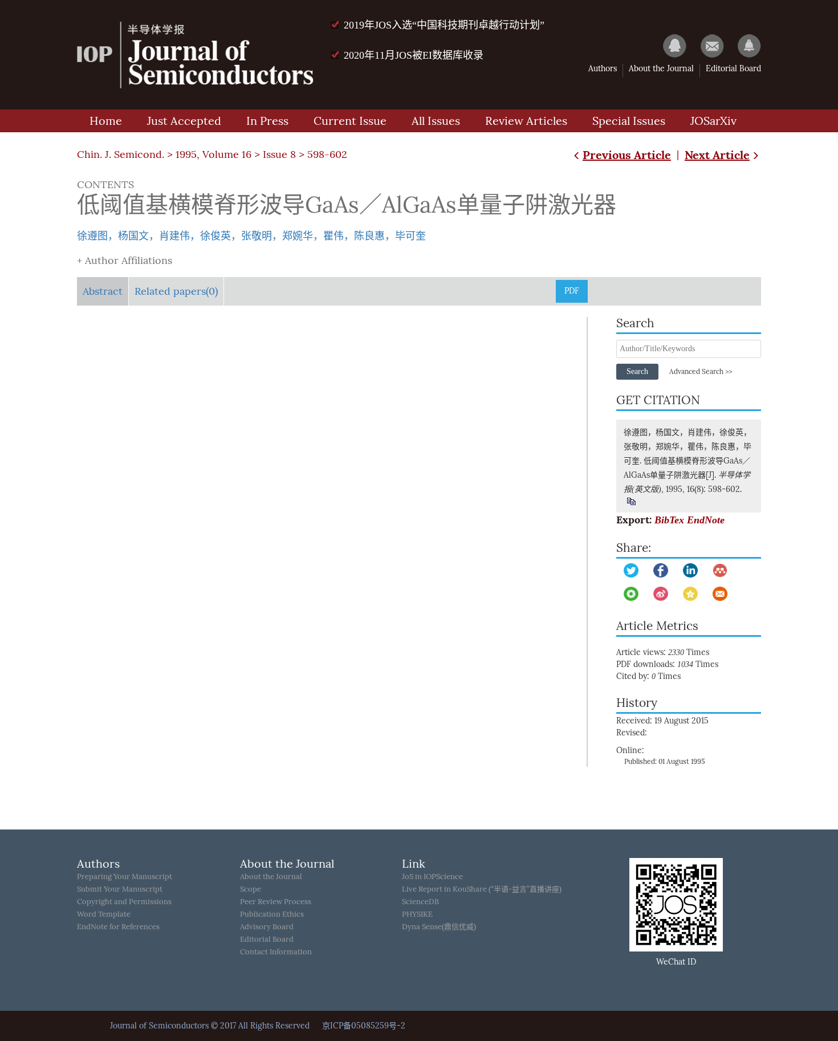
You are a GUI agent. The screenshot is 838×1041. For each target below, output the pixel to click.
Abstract (103, 291)
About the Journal (661, 69)
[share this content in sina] (661, 593)
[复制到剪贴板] (631, 501)
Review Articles (526, 121)
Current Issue (350, 121)
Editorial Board (733, 69)
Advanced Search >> (700, 372)
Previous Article (627, 155)
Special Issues (628, 121)
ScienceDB (420, 901)
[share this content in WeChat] (631, 593)
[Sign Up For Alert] (743, 46)
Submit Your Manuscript (119, 889)
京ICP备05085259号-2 (363, 1026)
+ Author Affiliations (124, 260)
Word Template (104, 914)
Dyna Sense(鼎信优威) (439, 926)
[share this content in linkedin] (690, 570)
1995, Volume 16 (213, 154)
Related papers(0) (176, 291)
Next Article (717, 155)
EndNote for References (118, 926)
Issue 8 (279, 154)
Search (637, 371)
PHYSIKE (417, 914)
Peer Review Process (275, 901)
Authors (602, 69)
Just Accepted (184, 121)
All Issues (436, 121)
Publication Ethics (272, 914)
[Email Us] (706, 46)
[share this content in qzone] (690, 593)
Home (106, 121)
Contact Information (276, 952)
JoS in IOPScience (432, 876)
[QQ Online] (669, 46)
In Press (267, 121)
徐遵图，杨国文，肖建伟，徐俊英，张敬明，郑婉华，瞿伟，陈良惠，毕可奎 (251, 236)
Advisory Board (267, 926)
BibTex (669, 520)
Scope (250, 889)
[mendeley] (720, 570)
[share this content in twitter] (631, 570)
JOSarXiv (713, 121)
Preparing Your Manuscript (124, 876)
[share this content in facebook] (661, 570)
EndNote (706, 520)
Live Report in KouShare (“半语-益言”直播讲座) (482, 889)
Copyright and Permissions (124, 901)
